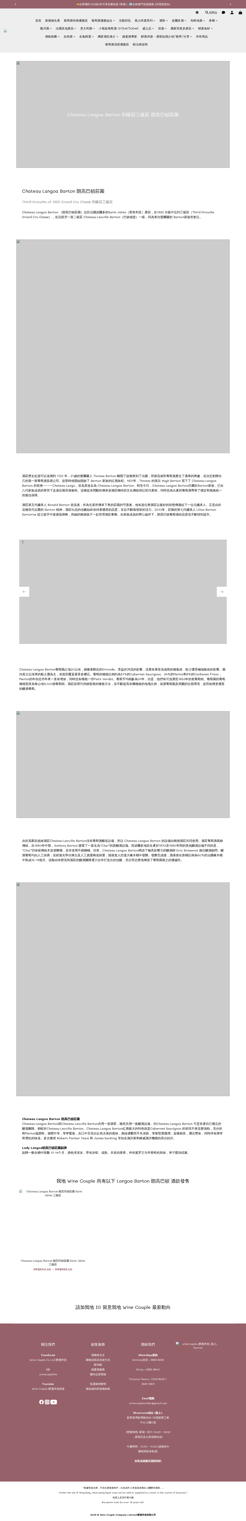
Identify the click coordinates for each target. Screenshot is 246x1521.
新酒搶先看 (52, 20)
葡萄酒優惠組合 (101, 20)
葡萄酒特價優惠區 (76, 20)
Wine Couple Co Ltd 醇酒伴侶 (48, 1360)
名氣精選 (85, 36)
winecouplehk (48, 1374)
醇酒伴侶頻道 (56, 1388)
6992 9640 (153, 1369)
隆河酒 (44, 28)
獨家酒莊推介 (107, 36)
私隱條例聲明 (98, 1384)
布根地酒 (196, 20)
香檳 (212, 20)
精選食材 (204, 28)
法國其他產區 (65, 28)
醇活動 (98, 1364)
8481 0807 (148, 1384)
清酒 (161, 28)
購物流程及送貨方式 (98, 1360)
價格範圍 (51, 36)
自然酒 (68, 36)
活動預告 (125, 20)
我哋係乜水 (98, 1355)
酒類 (162, 20)
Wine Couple (40, 1388)
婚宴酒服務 (98, 1369)
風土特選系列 (144, 20)
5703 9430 (158, 1379)
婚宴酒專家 (129, 36)
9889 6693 (157, 1360)
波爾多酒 (178, 20)
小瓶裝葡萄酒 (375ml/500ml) (119, 28)
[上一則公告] (15, 4)
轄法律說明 (140, 44)
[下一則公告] (230, 4)
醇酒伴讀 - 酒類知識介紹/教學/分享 (165, 36)
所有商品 (202, 36)
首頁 (38, 20)
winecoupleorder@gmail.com (148, 1403)
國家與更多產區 (181, 28)
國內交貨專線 (98, 1374)
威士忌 (146, 28)
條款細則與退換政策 (98, 1388)
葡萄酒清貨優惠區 (117, 44)
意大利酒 (86, 28)
